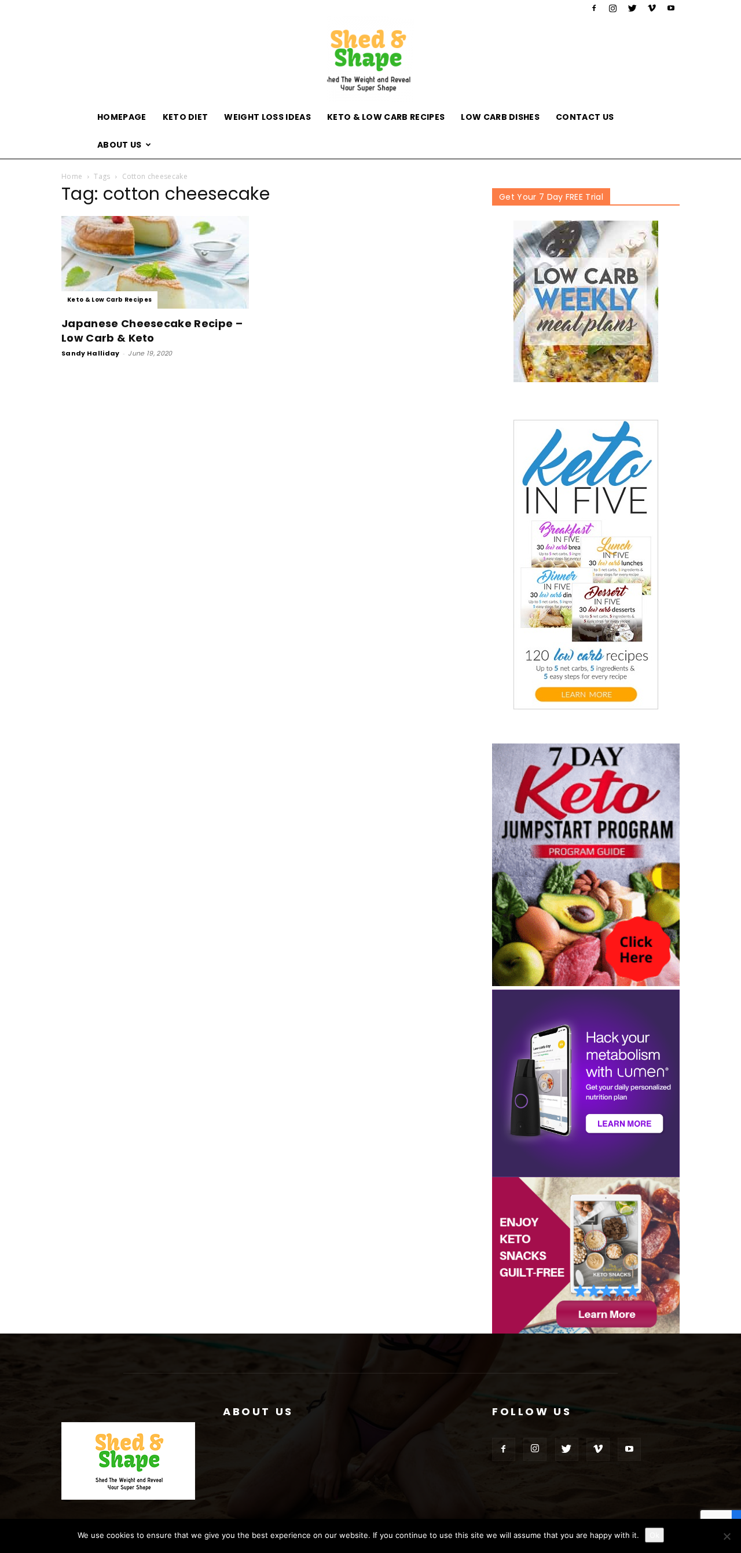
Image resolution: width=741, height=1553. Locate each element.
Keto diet (185, 117)
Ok (654, 1535)
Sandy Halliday (90, 353)
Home (71, 176)
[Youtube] (671, 8)
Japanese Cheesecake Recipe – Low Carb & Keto (152, 330)
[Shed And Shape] (370, 59)
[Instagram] (613, 8)
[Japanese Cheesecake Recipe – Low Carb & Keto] (155, 262)
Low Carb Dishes (500, 117)
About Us (119, 145)
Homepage (121, 117)
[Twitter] (632, 8)
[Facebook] (594, 8)
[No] (726, 1536)
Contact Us (585, 117)
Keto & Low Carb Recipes (386, 117)
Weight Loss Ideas (267, 117)
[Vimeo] (652, 8)
